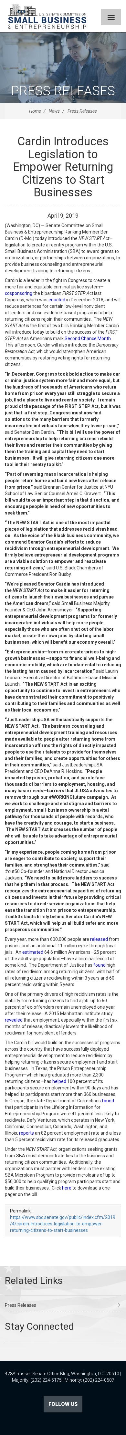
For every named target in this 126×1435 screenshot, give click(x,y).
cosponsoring (18, 293)
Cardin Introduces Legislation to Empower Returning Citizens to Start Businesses (63, 167)
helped (59, 1081)
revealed (14, 1020)
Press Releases (63, 91)
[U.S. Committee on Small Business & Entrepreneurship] (47, 16)
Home (35, 111)
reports (26, 1133)
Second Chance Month (88, 338)
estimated (32, 952)
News (54, 111)
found (99, 965)
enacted (56, 299)
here (66, 1188)
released (99, 939)
